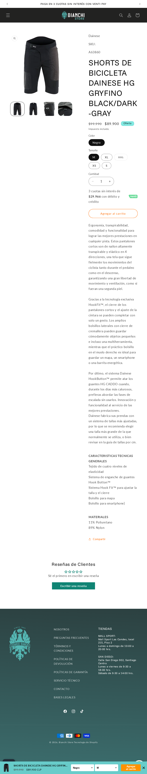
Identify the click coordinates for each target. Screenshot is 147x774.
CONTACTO (61, 688)
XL (106, 157)
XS (94, 165)
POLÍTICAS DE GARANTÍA (71, 672)
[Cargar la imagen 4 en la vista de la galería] (65, 109)
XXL (123, 158)
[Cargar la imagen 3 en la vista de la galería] (49, 109)
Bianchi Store (66, 742)
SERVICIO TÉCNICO (67, 680)
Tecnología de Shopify (86, 742)
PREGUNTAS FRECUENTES (71, 637)
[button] (8, 15)
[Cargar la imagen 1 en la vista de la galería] (17, 109)
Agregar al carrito (131, 767)
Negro (97, 142)
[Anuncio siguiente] (140, 4)
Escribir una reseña (73, 585)
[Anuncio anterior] (7, 4)
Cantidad (94, 174)
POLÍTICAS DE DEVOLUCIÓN (63, 661)
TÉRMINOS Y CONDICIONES (63, 648)
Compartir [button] (99, 539)
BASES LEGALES (64, 697)
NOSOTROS (61, 629)
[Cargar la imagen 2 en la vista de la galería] (33, 109)
